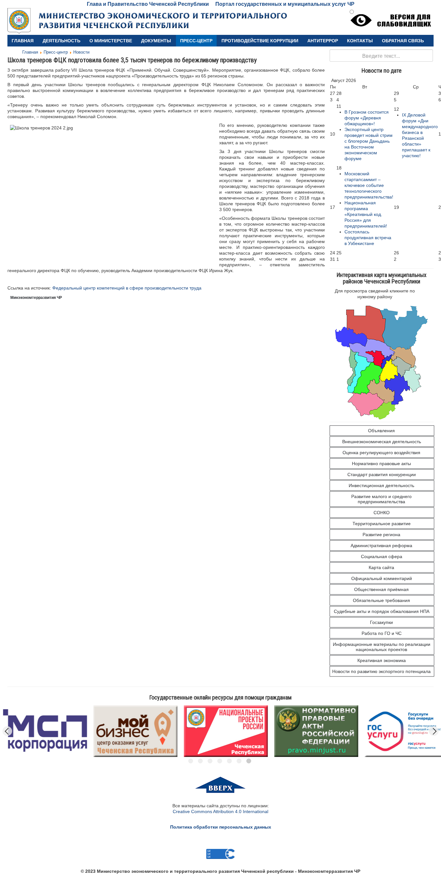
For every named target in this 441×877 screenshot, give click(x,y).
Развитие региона (381, 534)
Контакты (360, 40)
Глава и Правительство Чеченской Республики (148, 4)
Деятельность (61, 40)
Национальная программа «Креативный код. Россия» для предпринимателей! (365, 214)
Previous (7, 731)
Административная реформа (381, 545)
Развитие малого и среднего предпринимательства (381, 499)
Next (434, 731)
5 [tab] (229, 761)
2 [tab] (200, 761)
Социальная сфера (381, 556)
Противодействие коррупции (259, 40)
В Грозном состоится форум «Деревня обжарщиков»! (366, 117)
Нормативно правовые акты (381, 463)
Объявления (381, 430)
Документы (156, 40)
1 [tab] (190, 761)
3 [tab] (210, 761)
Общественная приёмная (381, 589)
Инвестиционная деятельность (381, 485)
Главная (23, 40)
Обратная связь (403, 40)
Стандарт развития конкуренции (381, 474)
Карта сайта (381, 567)
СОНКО (382, 512)
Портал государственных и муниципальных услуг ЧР (284, 4)
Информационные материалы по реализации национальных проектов (381, 647)
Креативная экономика (381, 660)
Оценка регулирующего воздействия (381, 452)
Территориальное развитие (382, 523)
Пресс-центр (196, 40)
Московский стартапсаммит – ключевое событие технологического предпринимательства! (368, 185)
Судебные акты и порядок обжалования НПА (381, 611)
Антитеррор (322, 40)
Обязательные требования (381, 600)
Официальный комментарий (381, 578)
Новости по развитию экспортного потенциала (381, 671)
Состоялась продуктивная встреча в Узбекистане (367, 237)
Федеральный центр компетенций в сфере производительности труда (126, 288)
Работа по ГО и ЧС (382, 633)
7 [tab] (248, 761)
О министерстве (110, 40)
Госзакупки (381, 622)
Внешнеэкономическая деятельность (381, 441)
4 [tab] (219, 761)
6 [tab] (239, 761)
